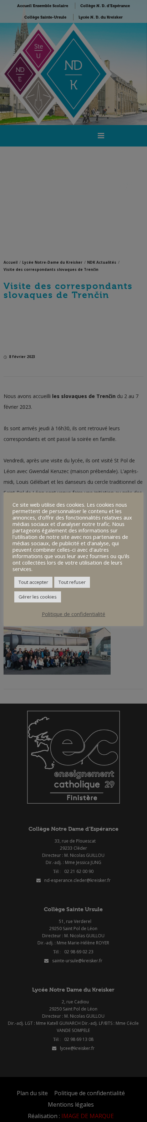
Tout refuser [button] (72, 582)
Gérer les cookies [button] (38, 597)
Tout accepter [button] (33, 582)
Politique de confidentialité (73, 614)
